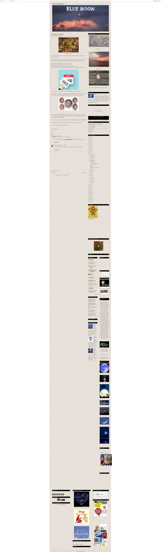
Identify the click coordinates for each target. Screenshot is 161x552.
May (91, 175)
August (91, 170)
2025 (90, 137)
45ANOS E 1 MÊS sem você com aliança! (95, 124)
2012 (90, 190)
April (91, 177)
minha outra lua (60, 3)
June (91, 173)
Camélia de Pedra (93, 291)
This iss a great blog (91, 310)
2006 (90, 201)
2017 (90, 151)
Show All (96, 294)
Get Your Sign (81, 544)
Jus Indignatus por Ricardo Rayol (93, 271)
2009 (90, 195)
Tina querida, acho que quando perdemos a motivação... (92, 314)
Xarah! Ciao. (90, 129)
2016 (90, 153)
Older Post (84, 172)
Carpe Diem (92, 277)
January (91, 182)
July (91, 171)
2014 (90, 186)
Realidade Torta (92, 280)
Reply (56, 151)
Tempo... (94, 324)
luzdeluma (78, 551)
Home (69, 172)
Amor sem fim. (92, 162)
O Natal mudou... (94, 349)
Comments (103, 274)
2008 (90, 197)
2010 (90, 194)
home (54, 3)
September (92, 160)
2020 (90, 146)
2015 (90, 185)
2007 (90, 199)
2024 (90, 139)
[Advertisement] (96, 228)
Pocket (83, 551)
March (91, 179)
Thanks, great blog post (92, 307)
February (92, 180)
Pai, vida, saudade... (91, 127)
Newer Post (53, 172)
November (92, 157)
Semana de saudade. (58, 34)
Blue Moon (92, 274)
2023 (90, 140)
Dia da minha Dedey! (91, 125)
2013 (90, 188)
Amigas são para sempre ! (94, 167)
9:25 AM (64, 145)
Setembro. (91, 165)
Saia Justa (91, 259)
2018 (90, 149)
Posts (102, 272)
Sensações (95, 336)
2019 (90, 148)
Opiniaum (91, 288)
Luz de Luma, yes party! (93, 266)
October (91, 158)
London (97, 492)
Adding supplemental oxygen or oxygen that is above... (92, 304)
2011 (90, 192)
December (92, 155)
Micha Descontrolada (58, 145)
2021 (90, 144)
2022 (90, 142)
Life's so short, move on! (93, 284)
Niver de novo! (90, 131)
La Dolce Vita (92, 262)
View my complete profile (92, 102)
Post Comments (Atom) (64, 175)
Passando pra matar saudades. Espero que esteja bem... (92, 300)
